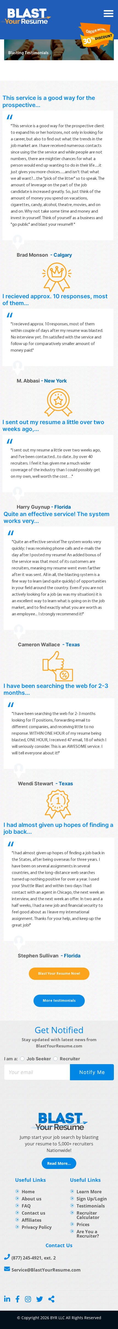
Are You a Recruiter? (88, 1233)
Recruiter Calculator (88, 1215)
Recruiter (70, 1058)
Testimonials (91, 1206)
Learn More (89, 1191)
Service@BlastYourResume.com (46, 1270)
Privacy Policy (37, 1227)
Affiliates (31, 1220)
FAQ (26, 1206)
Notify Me (92, 1072)
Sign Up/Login (92, 1199)
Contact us (33, 1213)
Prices (83, 1224)
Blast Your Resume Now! (59, 974)
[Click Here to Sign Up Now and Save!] (96, 36)
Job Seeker (39, 1058)
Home (28, 1191)
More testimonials (59, 1001)
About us (31, 1199)
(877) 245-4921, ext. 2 (34, 1258)
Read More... (59, 1163)
